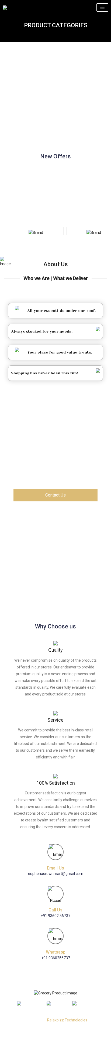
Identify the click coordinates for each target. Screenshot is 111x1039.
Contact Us (55, 495)
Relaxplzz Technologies (67, 1020)
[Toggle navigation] (102, 7)
